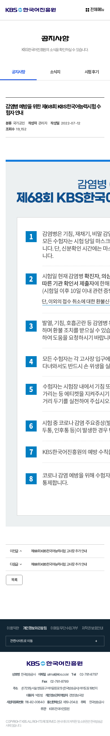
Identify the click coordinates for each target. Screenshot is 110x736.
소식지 (55, 72)
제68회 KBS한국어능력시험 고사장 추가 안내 (59, 551)
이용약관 (13, 628)
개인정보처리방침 (35, 628)
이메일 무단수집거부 (64, 628)
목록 (14, 579)
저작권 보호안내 (92, 628)
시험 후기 (91, 72)
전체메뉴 (97, 10)
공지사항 (18, 72)
